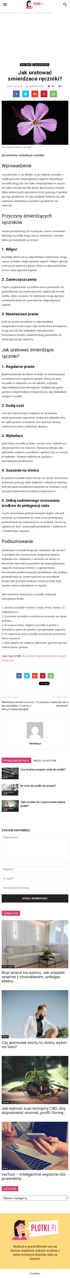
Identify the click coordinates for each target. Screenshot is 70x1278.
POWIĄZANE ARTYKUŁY (16, 760)
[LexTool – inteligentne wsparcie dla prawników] (35, 1146)
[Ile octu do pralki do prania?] (10, 790)
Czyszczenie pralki (40, 64)
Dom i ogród (25, 64)
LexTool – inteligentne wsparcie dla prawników (34, 1176)
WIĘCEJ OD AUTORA (44, 760)
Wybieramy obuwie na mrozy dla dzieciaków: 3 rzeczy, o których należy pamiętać (18, 706)
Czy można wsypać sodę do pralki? (43, 769)
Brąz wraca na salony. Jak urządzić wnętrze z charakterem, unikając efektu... (33, 977)
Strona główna (8, 12)
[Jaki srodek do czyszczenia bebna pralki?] (10, 806)
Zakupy (6, 1102)
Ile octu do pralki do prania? (38, 785)
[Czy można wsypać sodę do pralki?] (10, 773)
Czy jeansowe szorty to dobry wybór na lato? (34, 1044)
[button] (65, 4)
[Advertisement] (35, 39)
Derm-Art (8, 660)
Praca (5, 1168)
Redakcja (17, 86)
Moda (5, 1036)
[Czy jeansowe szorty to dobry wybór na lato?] (35, 1014)
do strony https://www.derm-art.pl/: (44, 656)
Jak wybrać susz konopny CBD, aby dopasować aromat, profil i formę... (34, 1110)
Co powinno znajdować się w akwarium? (52, 704)
